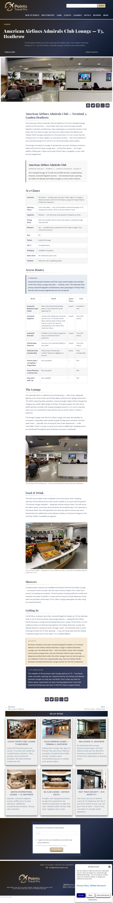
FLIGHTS (67, 15)
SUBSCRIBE (56, 849)
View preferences (103, 895)
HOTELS (87, 15)
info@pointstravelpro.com (58, 867)
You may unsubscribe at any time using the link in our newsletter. (51, 845)
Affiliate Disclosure (98, 886)
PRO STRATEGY (48, 15)
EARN (59, 15)
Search (101, 5)
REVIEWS (97, 15)
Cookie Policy (92, 899)
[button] (109, 867)
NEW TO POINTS (32, 15)
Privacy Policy (83, 886)
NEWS (105, 15)
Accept (81, 895)
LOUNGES (77, 15)
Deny (90, 895)
